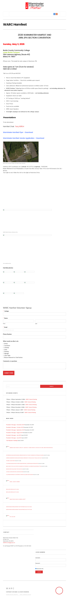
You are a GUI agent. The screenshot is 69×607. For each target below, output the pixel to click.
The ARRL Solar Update (10, 460)
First (4, 323)
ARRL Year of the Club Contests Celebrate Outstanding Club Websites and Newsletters (23, 466)
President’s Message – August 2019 (14, 432)
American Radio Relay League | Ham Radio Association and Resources (31, 447)
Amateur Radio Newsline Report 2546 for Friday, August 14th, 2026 (19, 509)
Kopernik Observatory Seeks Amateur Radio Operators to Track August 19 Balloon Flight (24, 457)
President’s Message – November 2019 (15, 424)
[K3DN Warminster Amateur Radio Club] (34, 5)
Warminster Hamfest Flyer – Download (18, 132)
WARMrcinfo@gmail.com (9, 542)
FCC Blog (12, 516)
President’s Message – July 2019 (13, 435)
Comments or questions (10, 361)
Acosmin (29, 594)
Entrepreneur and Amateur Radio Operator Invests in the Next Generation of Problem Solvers (25, 455)
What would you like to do (10, 341)
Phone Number (7, 334)
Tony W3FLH (19, 126)
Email (5, 327)
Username (37, 557)
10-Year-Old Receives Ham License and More (14, 471)
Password (37, 563)
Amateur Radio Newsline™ (18, 499)
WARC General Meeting (31, 399)
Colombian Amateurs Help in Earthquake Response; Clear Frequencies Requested (22, 463)
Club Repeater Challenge (12, 440)
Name (5, 318)
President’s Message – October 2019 (14, 427)
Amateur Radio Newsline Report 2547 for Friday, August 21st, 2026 (19, 506)
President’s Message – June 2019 (13, 437)
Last (36, 323)
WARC (10, 588)
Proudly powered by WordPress (12, 594)
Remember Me (39, 568)
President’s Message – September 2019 (15, 430)
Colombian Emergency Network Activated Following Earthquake (19, 474)
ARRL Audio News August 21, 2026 (12, 489)
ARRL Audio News (15, 481)
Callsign (6, 311)
